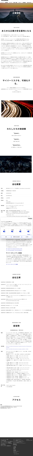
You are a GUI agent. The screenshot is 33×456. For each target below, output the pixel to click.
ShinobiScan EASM (29, 440)
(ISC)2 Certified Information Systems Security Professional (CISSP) (18, 347)
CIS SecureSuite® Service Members (15, 250)
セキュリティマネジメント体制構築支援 (6, 443)
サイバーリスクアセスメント (17, 439)
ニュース (2, 2)
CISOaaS (27, 439)
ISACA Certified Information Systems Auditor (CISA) (17, 349)
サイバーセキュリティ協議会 (13, 264)
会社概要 (14, 446)
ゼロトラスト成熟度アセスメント (18, 442)
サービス (10, 2)
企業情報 (6, 2)
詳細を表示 (28, 234)
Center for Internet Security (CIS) (15, 248)
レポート (19, 2)
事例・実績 (15, 2)
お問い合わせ (29, 2)
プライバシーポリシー (16, 451)
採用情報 (24, 2)
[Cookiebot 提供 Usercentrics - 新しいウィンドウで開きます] (28, 218)
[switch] (12, 231)
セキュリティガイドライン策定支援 (6, 442)
